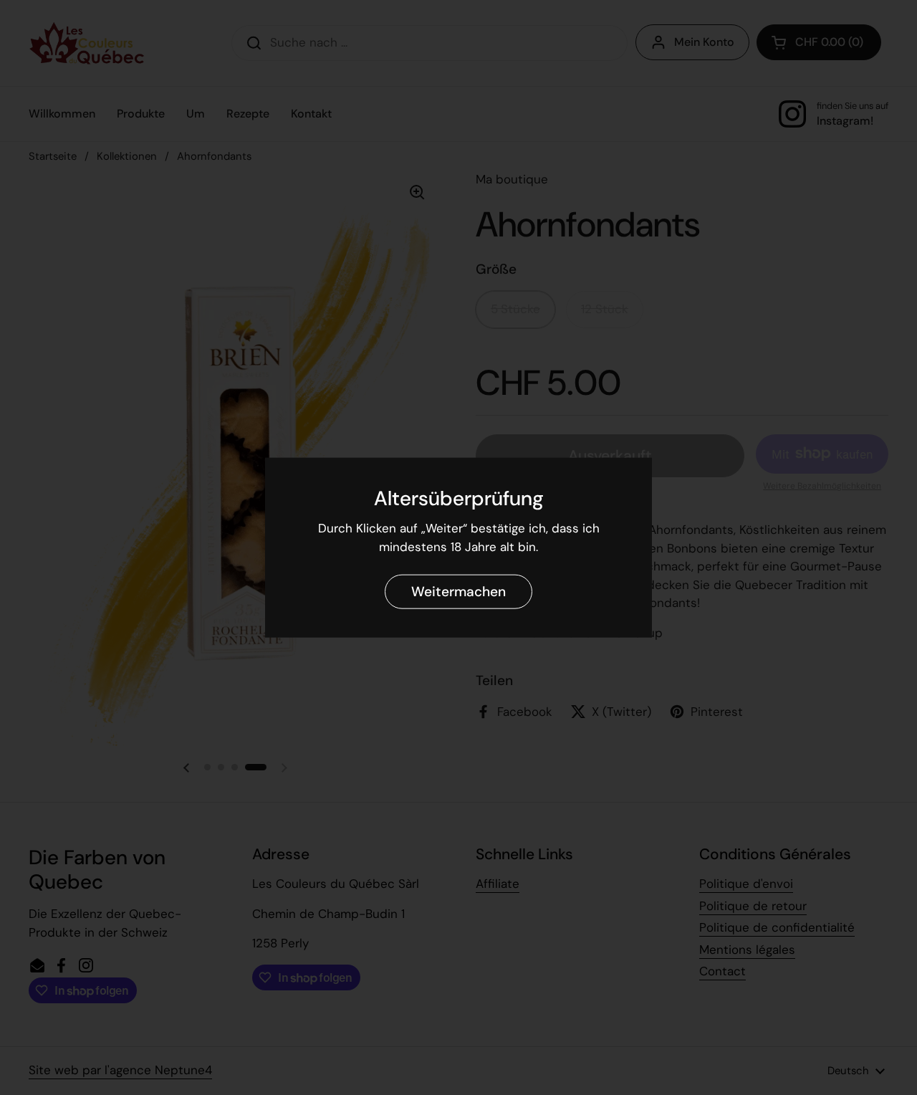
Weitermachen (458, 591)
